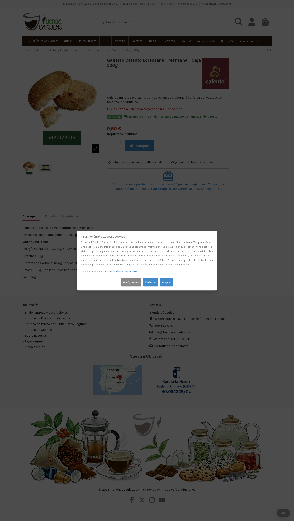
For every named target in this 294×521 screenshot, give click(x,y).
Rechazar (150, 282)
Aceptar (166, 282)
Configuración (131, 282)
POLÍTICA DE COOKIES (125, 271)
